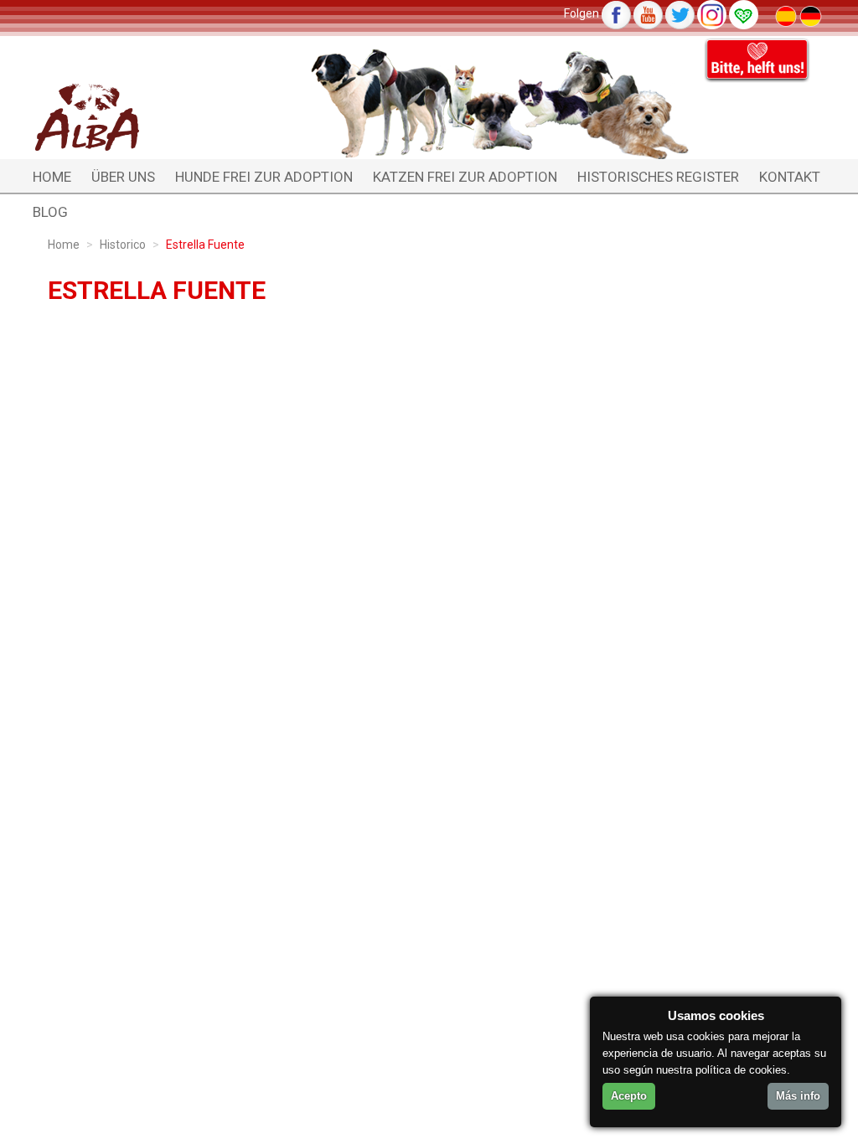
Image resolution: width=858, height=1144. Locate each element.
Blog (50, 212)
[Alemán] (810, 15)
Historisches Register (658, 176)
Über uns (123, 176)
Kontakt (789, 176)
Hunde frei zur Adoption (264, 176)
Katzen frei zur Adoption (465, 176)
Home (52, 176)
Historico (123, 244)
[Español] (787, 15)
